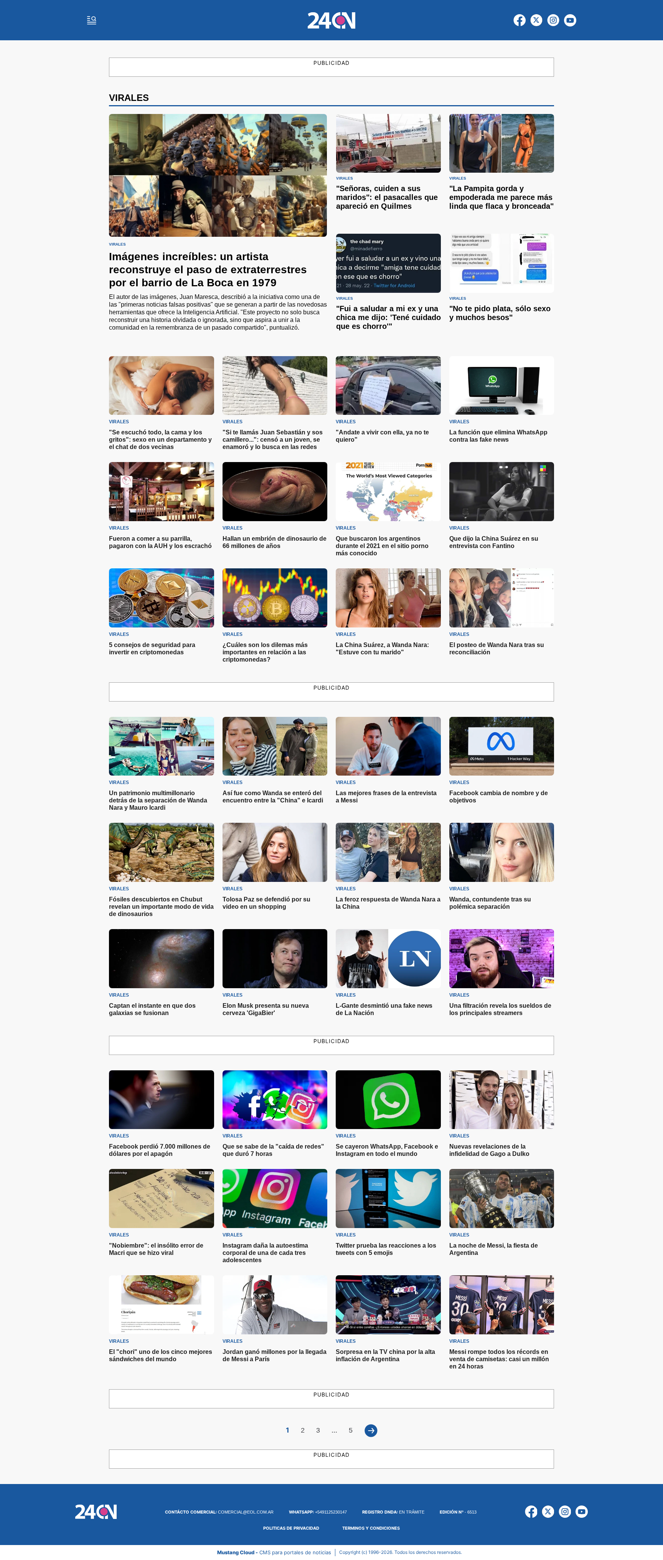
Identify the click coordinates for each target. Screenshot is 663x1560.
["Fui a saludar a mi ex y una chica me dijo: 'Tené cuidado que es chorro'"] (388, 263)
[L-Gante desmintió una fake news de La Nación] (388, 958)
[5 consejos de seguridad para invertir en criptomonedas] (161, 597)
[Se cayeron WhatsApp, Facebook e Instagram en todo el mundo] (388, 1099)
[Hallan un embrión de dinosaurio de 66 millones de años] (275, 491)
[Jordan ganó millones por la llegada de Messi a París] (275, 1304)
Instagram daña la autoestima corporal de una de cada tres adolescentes (265, 1252)
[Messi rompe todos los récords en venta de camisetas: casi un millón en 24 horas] (501, 1304)
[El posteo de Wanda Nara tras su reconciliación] (501, 597)
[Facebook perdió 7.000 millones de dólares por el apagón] (161, 1099)
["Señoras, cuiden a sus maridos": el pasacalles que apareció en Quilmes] (388, 143)
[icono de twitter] (536, 20)
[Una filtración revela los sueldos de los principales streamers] (501, 958)
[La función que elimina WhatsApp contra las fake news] (501, 385)
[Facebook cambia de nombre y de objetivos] (501, 746)
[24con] (331, 20)
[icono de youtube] (570, 20)
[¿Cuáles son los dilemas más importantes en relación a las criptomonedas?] (275, 597)
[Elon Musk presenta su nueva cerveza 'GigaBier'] (275, 958)
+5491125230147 (318, 1512)
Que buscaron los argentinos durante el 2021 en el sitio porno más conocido (382, 545)
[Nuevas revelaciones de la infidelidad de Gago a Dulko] (501, 1099)
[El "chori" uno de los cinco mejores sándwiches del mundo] (161, 1304)
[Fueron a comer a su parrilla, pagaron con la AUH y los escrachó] (161, 491)
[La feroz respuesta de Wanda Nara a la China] (388, 852)
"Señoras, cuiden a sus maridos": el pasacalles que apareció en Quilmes (387, 197)
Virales (117, 244)
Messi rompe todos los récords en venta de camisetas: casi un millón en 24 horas (499, 1359)
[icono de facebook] (519, 20)
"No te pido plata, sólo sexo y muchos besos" (500, 313)
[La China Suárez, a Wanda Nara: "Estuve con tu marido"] (388, 597)
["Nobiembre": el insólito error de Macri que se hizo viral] (161, 1198)
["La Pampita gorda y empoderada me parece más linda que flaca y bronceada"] (501, 143)
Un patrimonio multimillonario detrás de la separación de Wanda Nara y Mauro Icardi (158, 800)
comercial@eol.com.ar (219, 1512)
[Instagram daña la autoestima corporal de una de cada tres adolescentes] (275, 1198)
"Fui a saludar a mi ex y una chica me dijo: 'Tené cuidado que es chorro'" (388, 317)
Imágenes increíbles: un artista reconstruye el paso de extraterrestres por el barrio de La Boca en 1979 (208, 270)
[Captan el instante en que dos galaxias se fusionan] (161, 958)
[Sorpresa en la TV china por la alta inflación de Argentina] (388, 1304)
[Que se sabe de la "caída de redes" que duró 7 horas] (275, 1099)
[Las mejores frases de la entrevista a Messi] (388, 746)
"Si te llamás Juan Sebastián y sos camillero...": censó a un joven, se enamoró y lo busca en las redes (273, 439)
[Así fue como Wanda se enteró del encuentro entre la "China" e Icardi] (275, 746)
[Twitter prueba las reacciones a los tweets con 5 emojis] (388, 1198)
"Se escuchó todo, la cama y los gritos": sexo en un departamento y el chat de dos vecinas (160, 439)
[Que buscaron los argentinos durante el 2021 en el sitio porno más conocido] (388, 491)
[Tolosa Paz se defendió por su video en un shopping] (275, 852)
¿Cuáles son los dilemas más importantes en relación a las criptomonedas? (265, 652)
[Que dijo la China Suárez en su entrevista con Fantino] (501, 491)
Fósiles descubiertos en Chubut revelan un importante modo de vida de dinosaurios (161, 906)
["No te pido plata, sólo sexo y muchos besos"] (501, 263)
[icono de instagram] (553, 20)
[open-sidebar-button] (91, 20)
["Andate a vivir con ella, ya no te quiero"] (388, 385)
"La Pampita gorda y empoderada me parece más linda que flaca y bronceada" (501, 197)
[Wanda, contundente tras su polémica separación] (501, 852)
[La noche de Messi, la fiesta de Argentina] (501, 1198)
